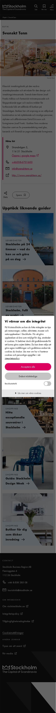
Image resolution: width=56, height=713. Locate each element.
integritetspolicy (12, 358)
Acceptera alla (28, 366)
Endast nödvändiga (28, 376)
